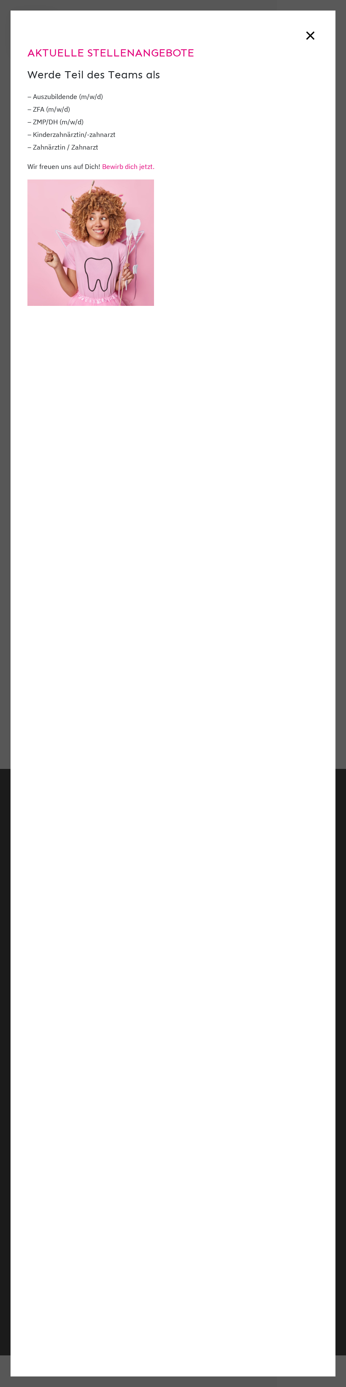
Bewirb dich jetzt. (128, 166)
